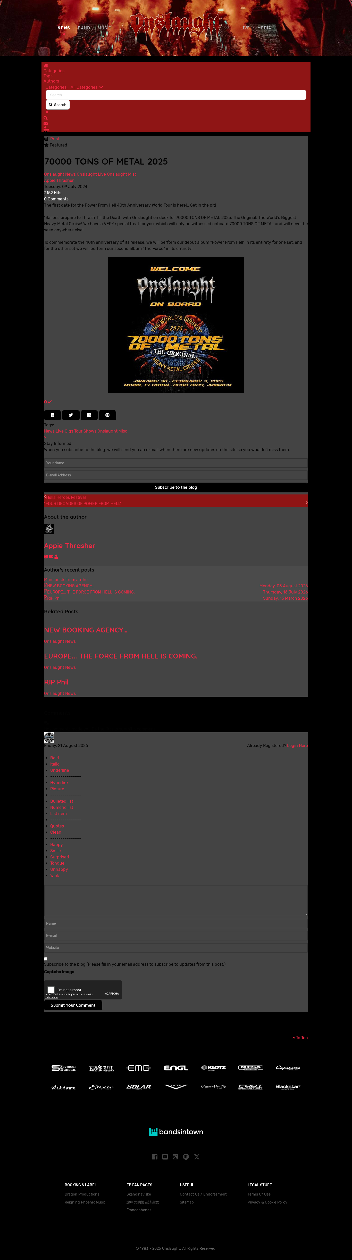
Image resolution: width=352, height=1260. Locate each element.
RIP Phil (56, 682)
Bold (54, 757)
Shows (89, 431)
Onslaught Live (91, 174)
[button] (176, 118)
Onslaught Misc (122, 174)
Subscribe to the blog (176, 487)
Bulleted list (61, 801)
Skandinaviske (139, 1194)
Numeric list (61, 807)
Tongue (57, 863)
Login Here (297, 745)
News (49, 431)
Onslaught (107, 431)
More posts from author (66, 579)
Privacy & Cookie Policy (267, 1202)
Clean (55, 832)
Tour (78, 431)
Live (60, 431)
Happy (56, 844)
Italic (55, 764)
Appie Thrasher (59, 180)
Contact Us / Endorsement (203, 1194)
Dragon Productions (82, 1194)
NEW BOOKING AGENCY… (86, 629)
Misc (123, 431)
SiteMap (187, 1202)
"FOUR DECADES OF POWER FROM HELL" (83, 503)
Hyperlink (59, 782)
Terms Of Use (259, 1194)
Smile (55, 850)
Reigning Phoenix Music (85, 1202)
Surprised (59, 857)
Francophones (139, 1210)
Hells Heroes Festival (66, 497)
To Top (301, 1037)
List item (58, 813)
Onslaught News (60, 174)
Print (55, 138)
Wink (54, 875)
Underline (59, 770)
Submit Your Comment (73, 1005)
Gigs (69, 431)
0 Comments (56, 199)
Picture (57, 788)
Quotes (57, 826)
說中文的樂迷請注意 (143, 1202)
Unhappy (59, 869)
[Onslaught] (176, 27)
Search (59, 104)
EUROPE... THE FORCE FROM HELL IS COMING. (121, 656)
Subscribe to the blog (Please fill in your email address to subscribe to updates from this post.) (134, 964)
